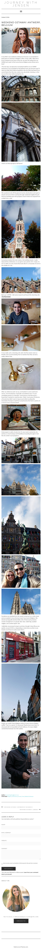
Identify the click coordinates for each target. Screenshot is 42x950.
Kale (15, 947)
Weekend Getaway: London (29, 809)
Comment (4, 848)
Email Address (6, 832)
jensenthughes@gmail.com (12, 795)
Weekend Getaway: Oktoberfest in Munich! (18, 807)
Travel (23, 796)
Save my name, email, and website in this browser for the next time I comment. (20, 863)
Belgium (10, 796)
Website (4, 840)
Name (3, 824)
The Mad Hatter (6, 296)
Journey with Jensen (21, 4)
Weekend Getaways (29, 796)
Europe (19, 796)
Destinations (15, 796)
